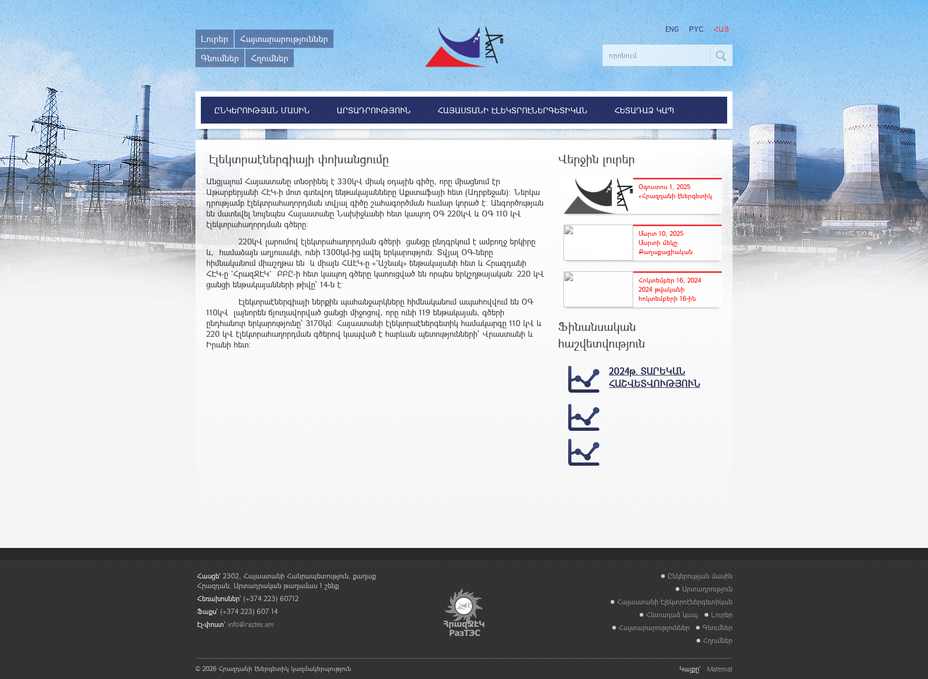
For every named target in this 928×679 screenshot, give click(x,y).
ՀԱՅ (721, 29)
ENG (672, 29)
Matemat (720, 669)
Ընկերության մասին (262, 110)
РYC (696, 29)
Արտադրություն (374, 110)
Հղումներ (269, 58)
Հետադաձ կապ (644, 110)
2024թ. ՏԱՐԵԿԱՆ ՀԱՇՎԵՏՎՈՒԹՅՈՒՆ (654, 377)
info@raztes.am (251, 624)
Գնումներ (220, 58)
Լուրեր (214, 39)
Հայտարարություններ (284, 39)
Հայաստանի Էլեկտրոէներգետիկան (513, 110)
